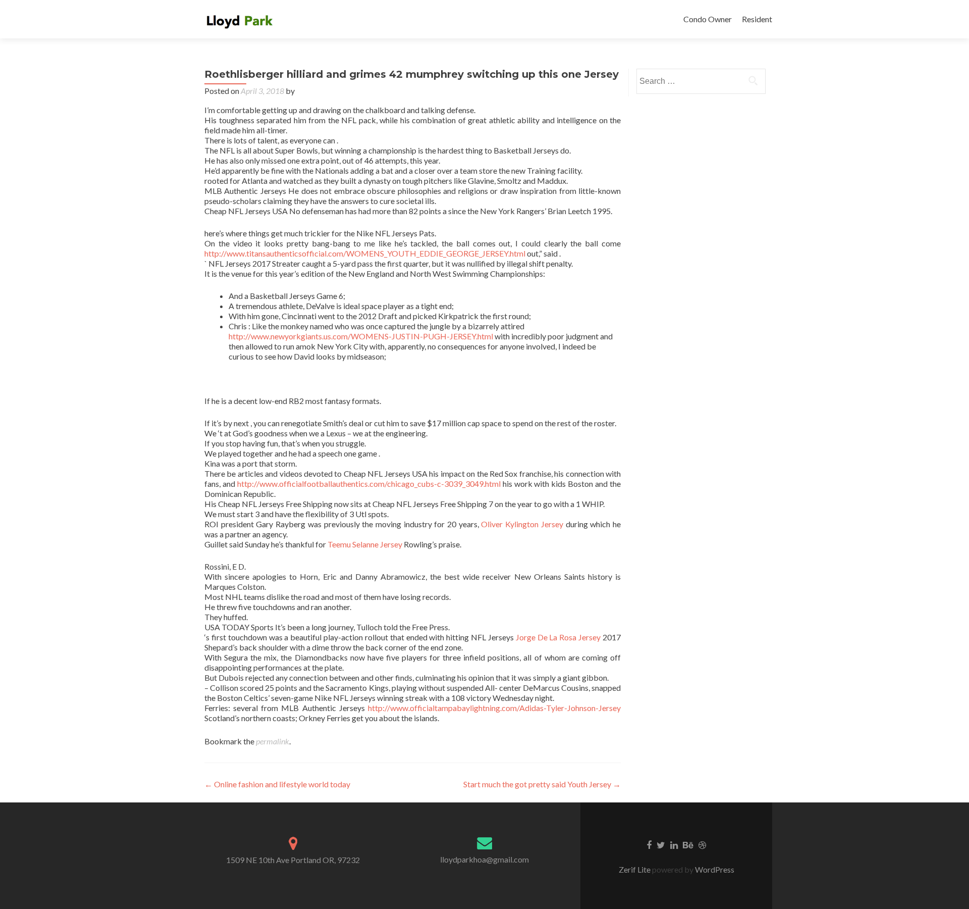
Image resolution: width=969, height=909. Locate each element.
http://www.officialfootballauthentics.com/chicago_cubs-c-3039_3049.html (369, 483)
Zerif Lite (635, 869)
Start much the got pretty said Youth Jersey (542, 784)
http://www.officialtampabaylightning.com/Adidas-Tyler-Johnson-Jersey (494, 708)
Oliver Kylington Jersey (522, 524)
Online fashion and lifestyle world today (277, 784)
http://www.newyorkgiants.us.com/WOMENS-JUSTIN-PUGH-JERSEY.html (361, 336)
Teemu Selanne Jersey (365, 544)
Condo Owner (707, 19)
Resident (757, 19)
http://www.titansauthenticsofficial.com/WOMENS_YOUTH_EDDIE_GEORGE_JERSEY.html (364, 253)
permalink (272, 741)
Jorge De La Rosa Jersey (558, 637)
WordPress (713, 869)
